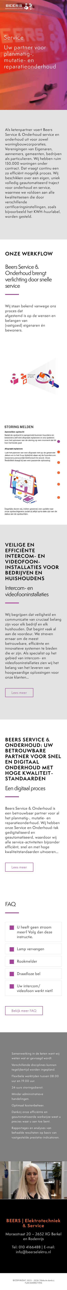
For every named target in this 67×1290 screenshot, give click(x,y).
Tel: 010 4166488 (26, 1247)
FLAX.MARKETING (33, 1283)
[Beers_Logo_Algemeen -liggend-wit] (18, 5)
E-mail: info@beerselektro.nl (35, 1249)
